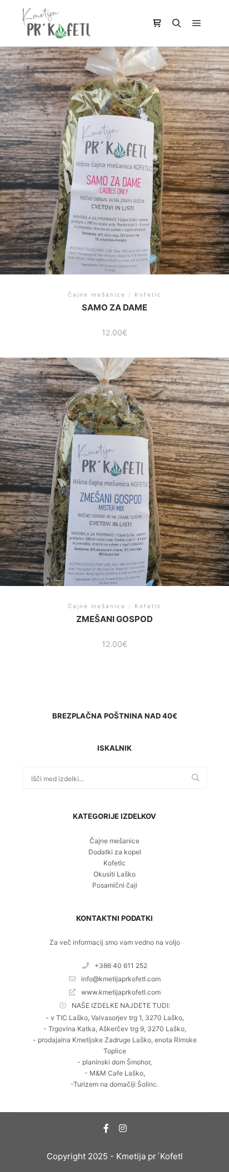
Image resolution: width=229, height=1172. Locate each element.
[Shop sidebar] (157, 23)
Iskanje (198, 778)
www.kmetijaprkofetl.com (121, 992)
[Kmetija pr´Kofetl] (56, 23)
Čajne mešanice (114, 841)
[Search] (177, 23)
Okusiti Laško (114, 874)
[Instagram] (123, 1128)
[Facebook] (106, 1128)
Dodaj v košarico (115, 160)
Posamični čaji (114, 885)
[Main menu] (197, 23)
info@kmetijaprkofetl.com (121, 979)
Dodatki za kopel (114, 852)
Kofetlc (114, 863)
